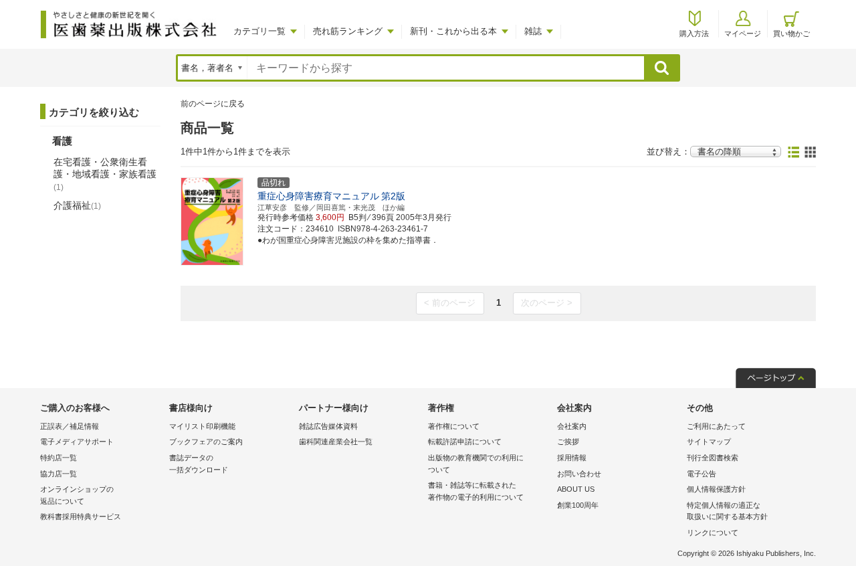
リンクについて (712, 533)
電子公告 (701, 474)
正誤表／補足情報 (69, 426)
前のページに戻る (213, 103)
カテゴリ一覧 (259, 31)
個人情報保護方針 (716, 489)
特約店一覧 (58, 458)
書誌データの (198, 464)
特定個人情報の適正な (727, 511)
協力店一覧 (58, 474)
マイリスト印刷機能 (202, 426)
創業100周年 (578, 505)
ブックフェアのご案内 (206, 442)
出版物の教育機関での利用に (476, 464)
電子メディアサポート (77, 442)
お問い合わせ (579, 474)
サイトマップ (709, 442)
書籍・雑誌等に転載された (476, 491)
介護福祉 (77, 205)
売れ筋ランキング (348, 31)
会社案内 (571, 426)
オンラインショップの (77, 495)
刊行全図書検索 (712, 458)
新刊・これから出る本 (453, 31)
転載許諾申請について (465, 442)
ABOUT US (576, 489)
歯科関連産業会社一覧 (335, 442)
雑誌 (533, 31)
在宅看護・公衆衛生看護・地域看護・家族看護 (105, 174)
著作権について (453, 426)
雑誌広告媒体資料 (328, 426)
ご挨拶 (568, 442)
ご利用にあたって (716, 426)
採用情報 (571, 458)
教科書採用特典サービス (80, 516)
